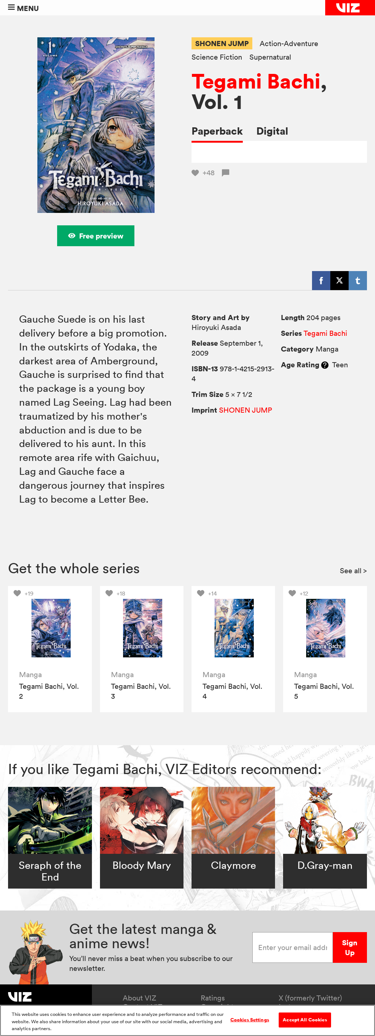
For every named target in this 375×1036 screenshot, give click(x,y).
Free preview (101, 236)
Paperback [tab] (217, 130)
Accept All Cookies (305, 1019)
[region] (187, 1020)
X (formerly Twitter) (310, 998)
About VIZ (139, 998)
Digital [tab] (272, 130)
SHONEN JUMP (222, 43)
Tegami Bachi (256, 81)
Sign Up (349, 947)
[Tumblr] (358, 280)
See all (353, 570)
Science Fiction (217, 57)
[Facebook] (321, 280)
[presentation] (50, 628)
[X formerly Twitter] (339, 280)
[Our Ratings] (324, 364)
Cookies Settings (249, 1019)
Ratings (213, 998)
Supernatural (270, 57)
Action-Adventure (289, 44)
